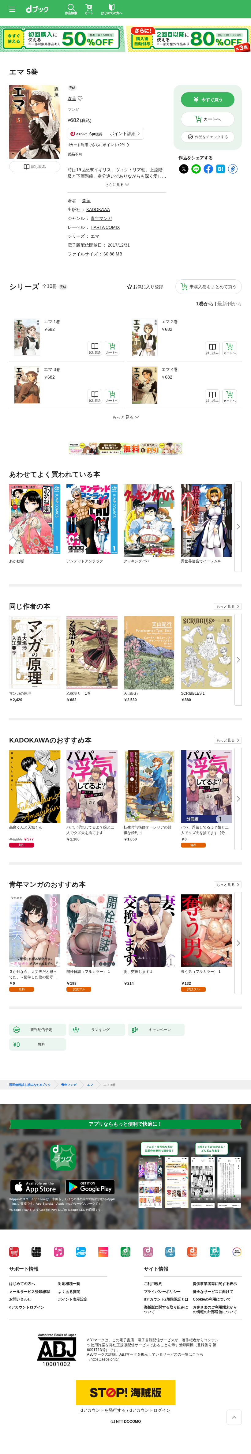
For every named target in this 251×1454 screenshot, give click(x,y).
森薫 (72, 98)
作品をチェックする (211, 137)
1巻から (205, 303)
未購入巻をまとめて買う (213, 286)
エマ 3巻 (52, 369)
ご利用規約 (153, 1284)
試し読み (38, 166)
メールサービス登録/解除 (30, 1292)
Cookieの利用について (212, 1299)
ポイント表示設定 (73, 1299)
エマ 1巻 (52, 321)
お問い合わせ (20, 1299)
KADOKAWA (98, 209)
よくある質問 (69, 1292)
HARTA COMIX (105, 227)
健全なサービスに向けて (213, 1292)
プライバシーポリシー (162, 1292)
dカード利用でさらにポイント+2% (96, 145)
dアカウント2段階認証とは (166, 1299)
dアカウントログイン (26, 1307)
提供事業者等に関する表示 (215, 1284)
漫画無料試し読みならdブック (30, 1084)
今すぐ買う (212, 99)
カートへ (212, 119)
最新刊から (229, 303)
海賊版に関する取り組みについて (166, 1309)
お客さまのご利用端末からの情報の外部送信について (215, 1309)
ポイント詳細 (123, 133)
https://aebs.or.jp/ (104, 1359)
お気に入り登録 (148, 286)
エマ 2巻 (169, 321)
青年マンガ (101, 218)
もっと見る (225, 606)
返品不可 (75, 154)
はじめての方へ (22, 1284)
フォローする (80, 99)
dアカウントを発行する (103, 1410)
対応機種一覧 (69, 1284)
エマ (95, 236)
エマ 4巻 (169, 369)
